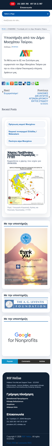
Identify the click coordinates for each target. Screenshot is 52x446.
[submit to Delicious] (24, 83)
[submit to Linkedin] (28, 83)
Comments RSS (24, 443)
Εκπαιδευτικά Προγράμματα (17, 398)
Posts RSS (11, 443)
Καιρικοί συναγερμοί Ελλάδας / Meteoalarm (23, 132)
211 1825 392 (23, 4)
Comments (26, 361)
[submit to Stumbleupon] (16, 83)
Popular (10, 361)
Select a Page (9, 14)
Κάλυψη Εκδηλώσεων (15, 401)
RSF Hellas (26, 437)
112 (12, 4)
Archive (42, 361)
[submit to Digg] (20, 83)
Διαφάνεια (10, 404)
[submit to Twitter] (7, 83)
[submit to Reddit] (33, 83)
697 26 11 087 (36, 4)
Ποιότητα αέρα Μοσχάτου (20, 141)
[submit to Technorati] (37, 83)
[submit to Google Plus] (12, 83)
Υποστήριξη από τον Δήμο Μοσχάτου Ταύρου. (24, 40)
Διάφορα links (12, 407)
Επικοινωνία (26, 7)
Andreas (15, 47)
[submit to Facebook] (3, 83)
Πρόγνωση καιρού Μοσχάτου (22, 124)
